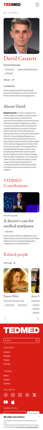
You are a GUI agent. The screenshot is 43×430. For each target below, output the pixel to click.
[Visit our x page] (34, 394)
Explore (7, 352)
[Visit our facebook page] (6, 394)
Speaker (9, 73)
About (6, 375)
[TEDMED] (12, 4)
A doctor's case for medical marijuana (19, 223)
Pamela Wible (11, 296)
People (7, 360)
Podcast (7, 364)
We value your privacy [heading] (14, 417)
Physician (9, 69)
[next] (38, 318)
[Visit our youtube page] (6, 402)
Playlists (7, 356)
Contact (7, 383)
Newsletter (10, 408)
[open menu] (37, 4)
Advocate (9, 305)
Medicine (9, 232)
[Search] (37, 340)
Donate (7, 379)
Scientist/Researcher (27, 69)
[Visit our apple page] (13, 402)
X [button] (38, 417)
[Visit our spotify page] (27, 394)
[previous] (5, 318)
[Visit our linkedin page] (20, 394)
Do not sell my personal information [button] (27, 427)
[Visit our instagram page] (13, 394)
